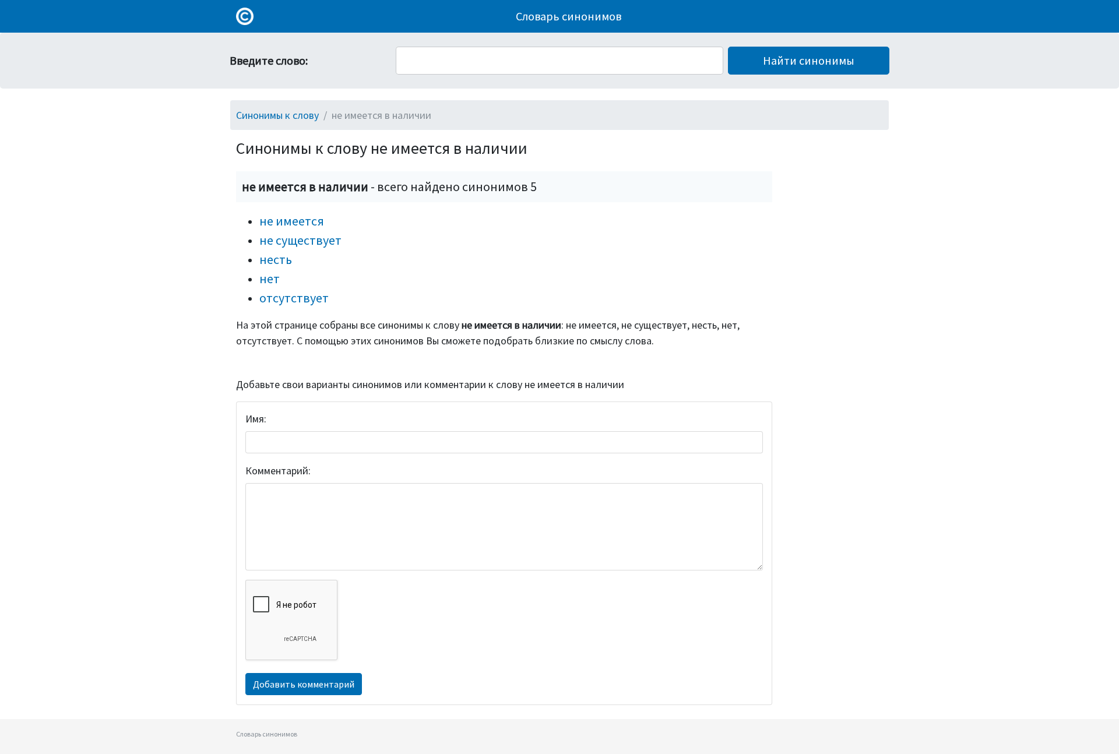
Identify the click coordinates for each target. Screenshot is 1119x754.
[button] (808, 61)
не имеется (291, 221)
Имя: (255, 418)
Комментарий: (278, 470)
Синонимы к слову (277, 115)
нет (269, 278)
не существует (300, 240)
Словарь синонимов (568, 16)
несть (275, 259)
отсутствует (294, 298)
